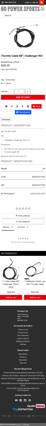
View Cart (23, 363)
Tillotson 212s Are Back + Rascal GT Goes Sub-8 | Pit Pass (23, 375)
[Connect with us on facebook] (21, 400)
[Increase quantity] (27, 91)
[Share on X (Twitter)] (23, 106)
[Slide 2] (23, 302)
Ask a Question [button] (24, 222)
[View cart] (41, 2)
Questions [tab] (21, 227)
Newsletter (23, 360)
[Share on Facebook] (6, 106)
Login (27, 2)
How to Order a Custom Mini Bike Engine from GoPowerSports (23, 389)
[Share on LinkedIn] (28, 106)
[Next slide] (42, 282)
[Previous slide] (4, 282)
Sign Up (35, 2)
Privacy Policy (23, 332)
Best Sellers (23, 354)
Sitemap (23, 344)
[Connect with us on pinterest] (29, 400)
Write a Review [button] (24, 216)
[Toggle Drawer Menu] (2, 2)
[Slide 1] (20, 302)
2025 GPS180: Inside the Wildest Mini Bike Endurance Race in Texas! (23, 384)
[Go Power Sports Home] (23, 9)
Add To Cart (23, 97)
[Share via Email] (12, 106)
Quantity (4, 91)
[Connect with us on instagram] (25, 400)
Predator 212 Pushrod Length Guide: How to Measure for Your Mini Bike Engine (23, 379)
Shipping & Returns (23, 341)
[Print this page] (17, 106)
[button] (23, 36)
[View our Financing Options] (23, 409)
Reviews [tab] (6, 227)
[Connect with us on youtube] (16, 400)
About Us (23, 357)
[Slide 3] (26, 302)
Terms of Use (23, 330)
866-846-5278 (10, 2)
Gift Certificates (23, 335)
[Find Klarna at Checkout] (23, 406)
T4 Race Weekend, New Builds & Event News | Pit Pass (23, 373)
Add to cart (11, 297)
